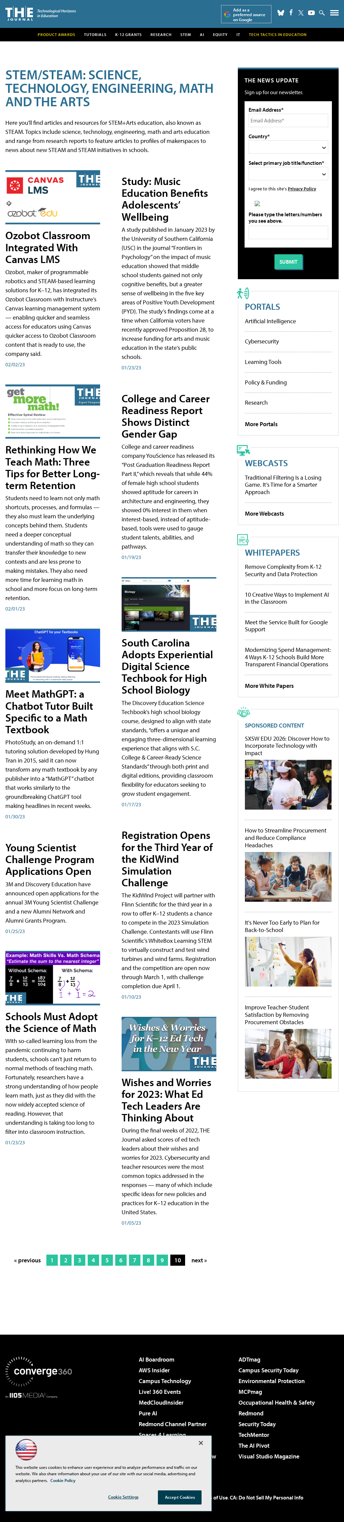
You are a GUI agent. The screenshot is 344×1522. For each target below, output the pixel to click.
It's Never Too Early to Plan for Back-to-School (282, 926)
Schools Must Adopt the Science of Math (51, 1022)
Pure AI (148, 1413)
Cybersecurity (262, 341)
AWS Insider (154, 1370)
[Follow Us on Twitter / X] (301, 12)
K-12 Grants (128, 34)
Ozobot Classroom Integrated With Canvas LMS (47, 246)
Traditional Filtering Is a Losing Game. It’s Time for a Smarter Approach (283, 485)
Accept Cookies (180, 1497)
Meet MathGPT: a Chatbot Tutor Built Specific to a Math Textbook (49, 711)
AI (202, 34)
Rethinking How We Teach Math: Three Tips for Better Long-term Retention (52, 467)
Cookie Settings (123, 1496)
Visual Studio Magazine (269, 1456)
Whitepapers (272, 552)
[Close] (201, 1443)
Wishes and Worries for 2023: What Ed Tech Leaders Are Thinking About (166, 1099)
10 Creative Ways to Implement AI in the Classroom (287, 598)
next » (199, 1260)
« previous (27, 1260)
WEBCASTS (266, 463)
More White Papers (269, 686)
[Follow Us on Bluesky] (280, 12)
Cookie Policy (63, 1480)
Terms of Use (213, 1497)
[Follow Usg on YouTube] (311, 12)
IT (238, 34)
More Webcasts (264, 513)
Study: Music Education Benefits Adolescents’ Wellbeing (165, 198)
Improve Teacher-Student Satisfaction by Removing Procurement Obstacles (277, 1015)
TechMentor (254, 1435)
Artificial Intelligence (270, 321)
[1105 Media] (38, 1432)
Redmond (251, 1413)
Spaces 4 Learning (162, 1435)
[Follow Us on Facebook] (291, 12)
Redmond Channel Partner (173, 1424)
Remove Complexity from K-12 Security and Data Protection (283, 570)
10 (177, 1260)
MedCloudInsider (161, 1402)
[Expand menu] (334, 14)
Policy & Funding (266, 382)
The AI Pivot (254, 1445)
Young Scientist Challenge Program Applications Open (49, 859)
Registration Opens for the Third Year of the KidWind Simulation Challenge (167, 858)
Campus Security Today (269, 1370)
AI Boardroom (156, 1359)
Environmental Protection (272, 1381)
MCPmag (250, 1392)
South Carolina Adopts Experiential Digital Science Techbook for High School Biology (167, 666)
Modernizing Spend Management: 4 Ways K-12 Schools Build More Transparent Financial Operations (288, 657)
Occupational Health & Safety (277, 1402)
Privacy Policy (302, 188)
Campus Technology (165, 1381)
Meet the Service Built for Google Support (286, 625)
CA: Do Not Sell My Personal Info (266, 1497)
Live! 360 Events (160, 1392)
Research (161, 34)
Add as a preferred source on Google (249, 14)
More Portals (261, 424)
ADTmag (249, 1359)
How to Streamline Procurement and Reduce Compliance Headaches (286, 838)
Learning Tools (263, 362)
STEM (185, 34)
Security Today (257, 1424)
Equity (220, 34)
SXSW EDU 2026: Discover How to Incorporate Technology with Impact (287, 746)
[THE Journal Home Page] (40, 13)
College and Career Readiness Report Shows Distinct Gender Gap (166, 416)
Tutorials (95, 34)
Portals (262, 306)
